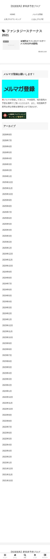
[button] (45, 393)
